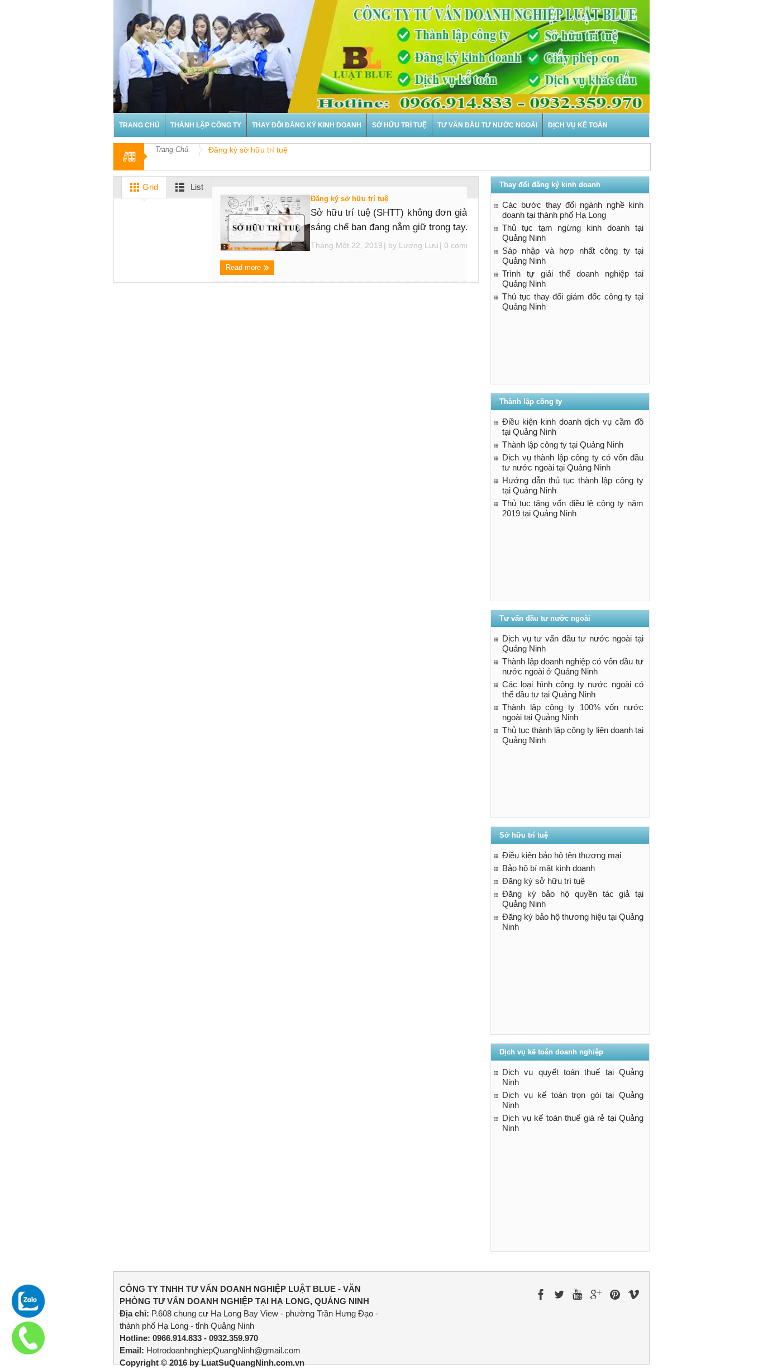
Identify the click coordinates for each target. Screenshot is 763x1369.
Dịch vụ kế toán (578, 125)
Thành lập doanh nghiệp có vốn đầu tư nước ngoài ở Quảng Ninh (572, 666)
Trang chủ (139, 125)
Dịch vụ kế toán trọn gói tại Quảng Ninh (572, 1100)
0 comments (465, 245)
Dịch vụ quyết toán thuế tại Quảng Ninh (572, 1077)
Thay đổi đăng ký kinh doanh (306, 125)
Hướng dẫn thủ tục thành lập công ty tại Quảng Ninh (572, 485)
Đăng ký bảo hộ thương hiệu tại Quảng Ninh (572, 921)
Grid (149, 187)
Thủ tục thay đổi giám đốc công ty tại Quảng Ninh (572, 301)
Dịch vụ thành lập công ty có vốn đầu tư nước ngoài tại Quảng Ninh (572, 462)
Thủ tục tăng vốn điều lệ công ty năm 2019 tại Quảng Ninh (572, 508)
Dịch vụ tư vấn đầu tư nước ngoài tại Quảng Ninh (572, 643)
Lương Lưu (418, 245)
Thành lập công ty (205, 125)
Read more (244, 267)
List (195, 187)
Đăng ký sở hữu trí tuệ (349, 198)
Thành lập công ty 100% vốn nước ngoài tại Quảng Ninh (572, 712)
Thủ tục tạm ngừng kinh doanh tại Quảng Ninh (572, 233)
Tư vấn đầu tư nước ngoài (487, 125)
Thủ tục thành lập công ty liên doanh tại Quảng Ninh (572, 735)
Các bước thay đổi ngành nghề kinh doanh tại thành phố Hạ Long (572, 210)
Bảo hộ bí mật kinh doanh (548, 868)
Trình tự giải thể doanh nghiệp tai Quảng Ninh (572, 278)
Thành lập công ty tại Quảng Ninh (562, 444)
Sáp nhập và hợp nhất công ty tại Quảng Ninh (572, 255)
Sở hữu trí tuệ (399, 125)
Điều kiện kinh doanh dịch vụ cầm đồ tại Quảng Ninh (572, 426)
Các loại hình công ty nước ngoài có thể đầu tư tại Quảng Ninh (572, 689)
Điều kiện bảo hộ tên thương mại (561, 855)
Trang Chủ (171, 149)
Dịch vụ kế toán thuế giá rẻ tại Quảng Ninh (572, 1123)
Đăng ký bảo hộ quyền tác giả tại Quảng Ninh (572, 899)
